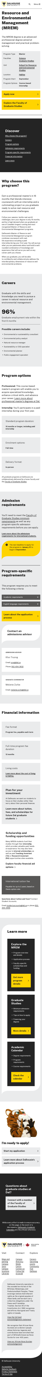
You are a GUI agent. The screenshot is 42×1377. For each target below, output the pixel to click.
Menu (36, 4)
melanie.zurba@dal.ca (19, 690)
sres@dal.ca (16, 663)
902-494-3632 (17, 667)
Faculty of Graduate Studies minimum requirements (19, 518)
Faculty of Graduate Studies (16, 482)
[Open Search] (29, 4)
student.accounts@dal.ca (17, 906)
